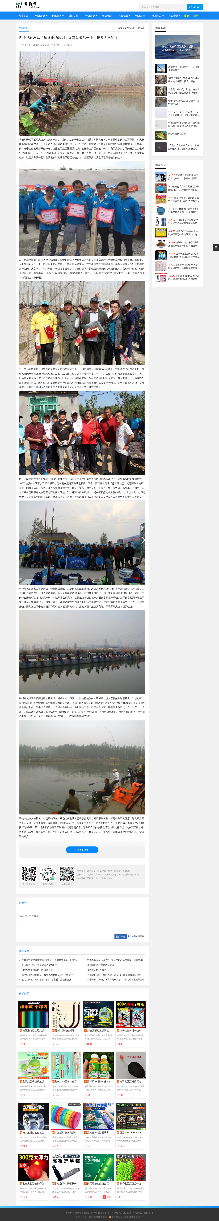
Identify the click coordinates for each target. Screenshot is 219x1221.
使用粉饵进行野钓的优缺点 (100, 965)
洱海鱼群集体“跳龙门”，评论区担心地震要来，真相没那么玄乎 (116, 960)
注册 (186, 15)
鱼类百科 (73, 15)
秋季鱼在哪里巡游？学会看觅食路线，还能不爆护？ (47, 974)
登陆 (132, 936)
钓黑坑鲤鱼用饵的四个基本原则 (37, 969)
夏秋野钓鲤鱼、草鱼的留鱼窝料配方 (39, 965)
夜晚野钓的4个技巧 (96, 969)
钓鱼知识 (40, 15)
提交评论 (120, 936)
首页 (120, 27)
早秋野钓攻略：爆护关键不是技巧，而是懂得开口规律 (114, 974)
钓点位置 (123, 15)
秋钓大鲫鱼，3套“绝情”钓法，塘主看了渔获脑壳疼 (46, 979)
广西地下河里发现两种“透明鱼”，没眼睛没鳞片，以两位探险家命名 (50, 960)
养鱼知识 (90, 15)
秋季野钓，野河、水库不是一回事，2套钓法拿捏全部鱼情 (116, 979)
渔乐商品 (157, 15)
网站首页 (23, 15)
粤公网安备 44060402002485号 (127, 1216)
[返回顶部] (212, 1095)
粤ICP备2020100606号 (96, 1216)
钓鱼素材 (140, 15)
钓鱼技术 (57, 15)
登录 (195, 15)
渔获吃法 (107, 15)
